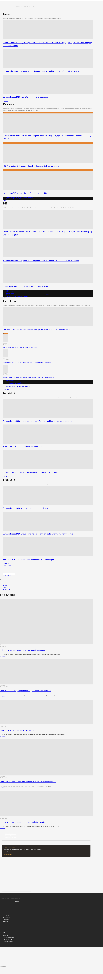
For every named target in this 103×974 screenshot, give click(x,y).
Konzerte (6, 389)
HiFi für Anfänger (10, 291)
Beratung (5, 921)
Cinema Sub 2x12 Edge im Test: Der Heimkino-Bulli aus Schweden (31, 166)
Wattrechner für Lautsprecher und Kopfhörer (18, 386)
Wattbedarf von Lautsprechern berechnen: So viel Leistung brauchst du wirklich (27, 294)
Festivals (6, 476)
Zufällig (5, 587)
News (5, 11)
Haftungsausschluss (8, 941)
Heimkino (6, 298)
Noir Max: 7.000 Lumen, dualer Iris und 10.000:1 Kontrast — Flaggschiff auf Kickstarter (28, 362)
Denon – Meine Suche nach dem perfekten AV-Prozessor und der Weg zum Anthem (28, 377)
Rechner (6, 385)
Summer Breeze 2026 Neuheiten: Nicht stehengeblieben (25, 97)
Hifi (5, 200)
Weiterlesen (2, 656)
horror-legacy (3, 685)
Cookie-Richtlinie (7, 939)
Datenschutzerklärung (8, 937)
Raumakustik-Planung (15, 382)
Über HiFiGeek (6, 915)
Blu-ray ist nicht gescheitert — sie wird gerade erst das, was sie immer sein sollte (37, 329)
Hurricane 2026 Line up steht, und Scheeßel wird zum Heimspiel (28, 559)
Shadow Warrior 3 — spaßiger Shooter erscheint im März (22, 822)
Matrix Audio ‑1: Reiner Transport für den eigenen (25, 286)
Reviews (6, 101)
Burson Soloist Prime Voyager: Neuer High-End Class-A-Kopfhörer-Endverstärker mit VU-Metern (41, 71)
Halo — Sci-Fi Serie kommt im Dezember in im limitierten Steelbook (28, 782)
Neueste (5, 583)
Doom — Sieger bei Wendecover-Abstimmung (18, 730)
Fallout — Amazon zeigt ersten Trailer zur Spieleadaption (22, 650)
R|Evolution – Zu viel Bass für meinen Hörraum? (27, 193)
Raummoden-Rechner (11, 388)
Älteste (5, 585)
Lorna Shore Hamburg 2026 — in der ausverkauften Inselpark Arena (30, 472)
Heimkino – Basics (11, 380)
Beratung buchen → (8, 854)
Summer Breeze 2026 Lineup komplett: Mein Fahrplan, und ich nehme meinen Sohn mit (38, 421)
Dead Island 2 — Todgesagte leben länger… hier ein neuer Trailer (25, 691)
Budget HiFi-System (11, 293)
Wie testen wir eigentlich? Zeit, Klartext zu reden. (19, 197)
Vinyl (7, 290)
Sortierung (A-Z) (7, 589)
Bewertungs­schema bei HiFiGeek (14, 198)
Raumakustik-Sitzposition (16, 383)
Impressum (6, 935)
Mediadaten (6, 919)
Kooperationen (8, 565)
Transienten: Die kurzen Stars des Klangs (17, 296)
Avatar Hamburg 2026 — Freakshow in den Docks (22, 447)
